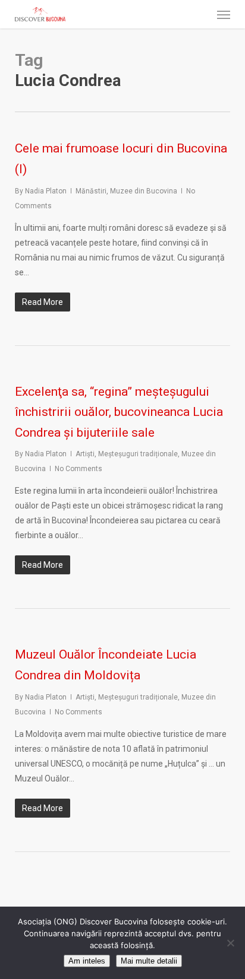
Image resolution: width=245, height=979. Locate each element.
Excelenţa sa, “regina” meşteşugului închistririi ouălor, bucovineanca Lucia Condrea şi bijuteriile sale (119, 412)
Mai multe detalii (149, 960)
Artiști (85, 454)
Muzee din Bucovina (143, 191)
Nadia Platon (46, 191)
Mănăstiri (91, 191)
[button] (223, 14)
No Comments (78, 469)
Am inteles (86, 960)
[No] (230, 943)
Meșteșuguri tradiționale (138, 454)
